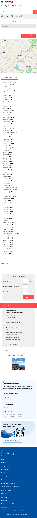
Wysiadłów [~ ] (8, 240)
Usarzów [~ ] (8, 229)
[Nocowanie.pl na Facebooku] (3, 454)
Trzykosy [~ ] (8, 227)
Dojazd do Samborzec (11, 317)
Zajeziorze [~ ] (8, 242)
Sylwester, (16, 511)
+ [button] (2, 41)
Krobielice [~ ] (8, 141)
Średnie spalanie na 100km (11, 287)
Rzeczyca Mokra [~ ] (10, 187)
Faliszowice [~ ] (8, 110)
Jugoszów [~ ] (8, 126)
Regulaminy (5, 507)
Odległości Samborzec (12, 330)
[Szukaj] (35, 12)
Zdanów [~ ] (7, 249)
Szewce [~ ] (7, 220)
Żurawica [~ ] (7, 253)
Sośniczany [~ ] (8, 203)
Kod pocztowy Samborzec (12, 327)
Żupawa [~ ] (7, 251)
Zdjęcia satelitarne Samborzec (14, 332)
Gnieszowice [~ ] (9, 117)
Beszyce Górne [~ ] (9, 84)
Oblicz (28, 297)
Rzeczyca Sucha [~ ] (10, 189)
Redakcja (4, 493)
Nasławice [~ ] (8, 163)
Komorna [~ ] (7, 137)
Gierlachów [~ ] (8, 113)
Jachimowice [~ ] (8, 124)
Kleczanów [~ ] (8, 128)
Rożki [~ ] (6, 183)
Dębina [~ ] (7, 108)
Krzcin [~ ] (7, 146)
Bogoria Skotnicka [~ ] (10, 91)
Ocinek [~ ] (7, 170)
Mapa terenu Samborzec (12, 337)
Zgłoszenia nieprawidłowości (10, 487)
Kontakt (3, 459)
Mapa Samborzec (10, 315)
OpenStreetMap (28, 72)
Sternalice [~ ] (8, 207)
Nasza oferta (5, 469)
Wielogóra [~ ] (8, 236)
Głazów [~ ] (7, 115)
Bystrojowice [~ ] (8, 93)
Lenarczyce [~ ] (8, 150)
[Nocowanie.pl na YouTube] (8, 454)
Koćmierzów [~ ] (8, 135)
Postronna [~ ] (8, 181)
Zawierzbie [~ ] (8, 244)
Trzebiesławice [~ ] (9, 225)
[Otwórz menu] (2, 2)
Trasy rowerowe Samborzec (13, 339)
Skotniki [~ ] (7, 194)
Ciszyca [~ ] (7, 102)
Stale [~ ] (6, 205)
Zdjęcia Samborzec (11, 320)
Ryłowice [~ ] (8, 185)
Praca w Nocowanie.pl (8, 483)
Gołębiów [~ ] (8, 119)
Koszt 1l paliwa (7, 292)
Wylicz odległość (29, 36)
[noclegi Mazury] (18, 364)
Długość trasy (7, 281)
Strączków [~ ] (8, 209)
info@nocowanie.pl (10, 408)
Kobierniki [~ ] (8, 130)
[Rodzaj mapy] (2, 16)
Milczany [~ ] (7, 161)
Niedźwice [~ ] (8, 165)
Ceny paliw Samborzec (12, 344)
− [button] (2, 44)
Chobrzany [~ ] (8, 97)
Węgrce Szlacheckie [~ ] (11, 233)
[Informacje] (18, 16)
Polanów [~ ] (7, 179)
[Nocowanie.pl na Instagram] (13, 454)
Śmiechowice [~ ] (8, 198)
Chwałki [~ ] (7, 99)
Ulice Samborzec (10, 325)
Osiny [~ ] (7, 172)
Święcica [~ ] (7, 216)
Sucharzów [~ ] (8, 214)
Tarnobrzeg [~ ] (8, 222)
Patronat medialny (6, 490)
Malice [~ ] (7, 159)
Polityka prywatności (7, 504)
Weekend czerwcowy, (24, 511)
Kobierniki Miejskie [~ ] (10, 132)
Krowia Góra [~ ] (8, 143)
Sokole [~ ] (7, 200)
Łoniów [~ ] (7, 154)
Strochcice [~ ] (8, 211)
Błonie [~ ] (7, 88)
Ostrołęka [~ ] (8, 174)
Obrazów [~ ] (7, 168)
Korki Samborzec (10, 342)
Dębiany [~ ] (7, 106)
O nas (3, 466)
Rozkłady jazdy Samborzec (13, 322)
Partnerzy (4, 500)
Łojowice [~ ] (7, 152)
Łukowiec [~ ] (7, 157)
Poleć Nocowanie (6, 473)
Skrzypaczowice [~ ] (9, 196)
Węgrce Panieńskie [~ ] (10, 231)
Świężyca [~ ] (7, 218)
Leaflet (21, 72)
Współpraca (4, 476)
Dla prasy (4, 497)
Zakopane (32, 511)
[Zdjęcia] (23, 16)
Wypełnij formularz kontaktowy (14, 398)
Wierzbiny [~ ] (8, 238)
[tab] (9, 77)
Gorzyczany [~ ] (8, 121)
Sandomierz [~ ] (8, 192)
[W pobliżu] (12, 16)
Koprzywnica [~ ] (8, 139)
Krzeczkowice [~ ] (9, 148)
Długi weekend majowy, (8, 511)
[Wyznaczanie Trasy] (7, 16)
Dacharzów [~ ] (8, 104)
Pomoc (3, 462)
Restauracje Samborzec (12, 335)
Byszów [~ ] (7, 95)
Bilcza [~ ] (6, 86)
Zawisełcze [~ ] (8, 247)
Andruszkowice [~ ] (9, 82)
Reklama (4, 480)
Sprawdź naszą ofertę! (11, 440)
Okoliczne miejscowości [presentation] (9, 77)
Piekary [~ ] (7, 176)
